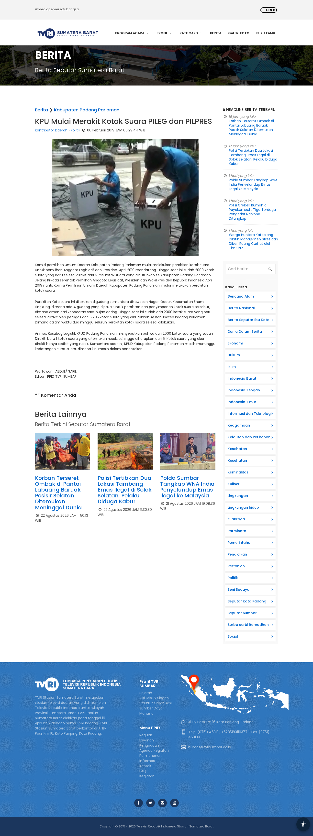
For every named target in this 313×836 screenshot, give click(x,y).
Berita (215, 33)
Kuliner (234, 484)
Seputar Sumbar (242, 613)
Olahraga (236, 519)
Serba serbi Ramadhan (248, 624)
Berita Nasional (241, 308)
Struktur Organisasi (155, 703)
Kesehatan (237, 448)
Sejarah (145, 692)
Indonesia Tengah (244, 390)
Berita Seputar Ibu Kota (248, 319)
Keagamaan (239, 425)
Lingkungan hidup (243, 507)
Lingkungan (238, 495)
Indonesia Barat (242, 378)
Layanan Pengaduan (149, 743)
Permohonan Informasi (150, 758)
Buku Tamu (265, 33)
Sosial (233, 636)
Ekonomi (235, 343)
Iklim (232, 366)
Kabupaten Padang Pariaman (86, 110)
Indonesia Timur (242, 401)
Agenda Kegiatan (154, 750)
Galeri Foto (238, 33)
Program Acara (130, 33)
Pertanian (236, 566)
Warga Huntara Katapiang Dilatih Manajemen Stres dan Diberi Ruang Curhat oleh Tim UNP (253, 241)
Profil (162, 33)
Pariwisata (237, 530)
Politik (75, 130)
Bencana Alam (241, 296)
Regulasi (146, 735)
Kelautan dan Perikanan (249, 437)
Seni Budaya (238, 589)
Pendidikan (237, 554)
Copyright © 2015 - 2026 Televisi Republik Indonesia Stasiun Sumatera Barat (156, 826)
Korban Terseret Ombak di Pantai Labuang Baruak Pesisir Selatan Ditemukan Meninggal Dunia (58, 492)
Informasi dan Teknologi (249, 413)
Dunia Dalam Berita (245, 331)
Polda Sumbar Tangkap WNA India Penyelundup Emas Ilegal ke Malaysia (187, 487)
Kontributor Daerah (51, 130)
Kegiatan (147, 776)
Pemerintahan (240, 542)
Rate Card (189, 33)
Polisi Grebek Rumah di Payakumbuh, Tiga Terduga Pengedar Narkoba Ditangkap (252, 212)
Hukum (234, 355)
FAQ (142, 771)
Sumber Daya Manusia (151, 711)
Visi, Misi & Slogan (154, 698)
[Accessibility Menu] (303, 824)
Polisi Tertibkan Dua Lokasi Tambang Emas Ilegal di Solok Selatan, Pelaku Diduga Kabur (125, 489)
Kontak (145, 765)
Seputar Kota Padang (247, 601)
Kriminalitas (238, 472)
